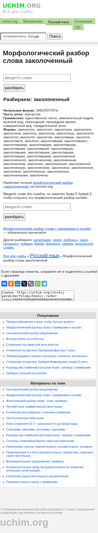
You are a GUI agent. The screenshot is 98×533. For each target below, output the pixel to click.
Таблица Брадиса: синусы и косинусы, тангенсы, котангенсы (47, 356)
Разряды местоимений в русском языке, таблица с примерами (48, 367)
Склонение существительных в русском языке (37, 476)
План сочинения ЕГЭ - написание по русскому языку (42, 423)
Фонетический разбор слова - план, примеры (36, 401)
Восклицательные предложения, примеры (35, 461)
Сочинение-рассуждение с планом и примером (38, 412)
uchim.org (24, 522)
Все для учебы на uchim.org (25, 339)
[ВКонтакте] (4, 284)
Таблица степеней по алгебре (26, 373)
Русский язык (44, 255)
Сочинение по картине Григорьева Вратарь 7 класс (41, 350)
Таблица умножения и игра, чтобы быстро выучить (40, 321)
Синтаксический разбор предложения (32, 333)
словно (8, 247)
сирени (67, 244)
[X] (24, 284)
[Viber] (31, 284)
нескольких (42, 240)
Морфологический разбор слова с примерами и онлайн (47, 229)
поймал (26, 244)
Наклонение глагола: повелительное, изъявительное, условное (49, 446)
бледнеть (53, 244)
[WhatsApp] (37, 284)
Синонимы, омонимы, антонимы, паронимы (35, 429)
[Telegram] (44, 284)
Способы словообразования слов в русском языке (40, 441)
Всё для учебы (14, 256)
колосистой (84, 244)
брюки (39, 244)
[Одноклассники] (11, 284)
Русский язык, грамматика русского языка (34, 406)
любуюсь (71, 240)
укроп (57, 240)
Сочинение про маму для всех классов (32, 344)
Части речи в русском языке (25, 418)
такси (83, 240)
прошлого (11, 244)
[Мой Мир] (17, 284)
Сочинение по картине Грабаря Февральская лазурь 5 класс (47, 362)
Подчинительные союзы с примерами (32, 482)
